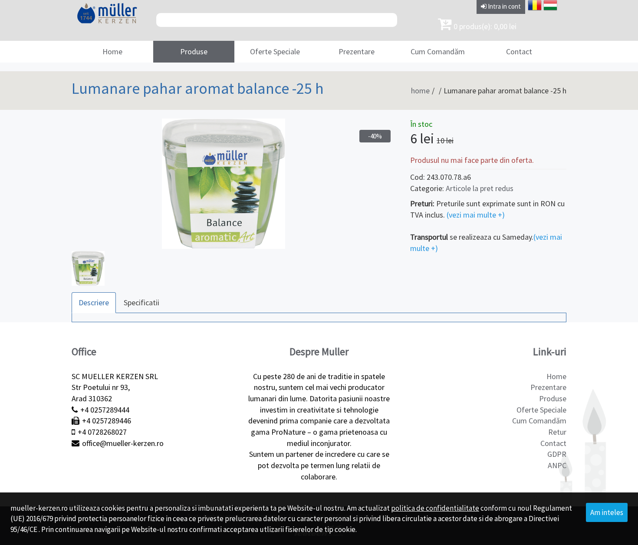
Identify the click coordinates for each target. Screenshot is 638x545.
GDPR (556, 454)
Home (112, 51)
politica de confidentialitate (435, 508)
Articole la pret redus (479, 188)
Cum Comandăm (438, 51)
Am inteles (606, 512)
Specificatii (141, 302)
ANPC (557, 465)
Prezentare (357, 51)
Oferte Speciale (275, 51)
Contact (519, 51)
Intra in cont (504, 6)
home (420, 91)
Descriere (94, 302)
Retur (557, 432)
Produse (193, 51)
